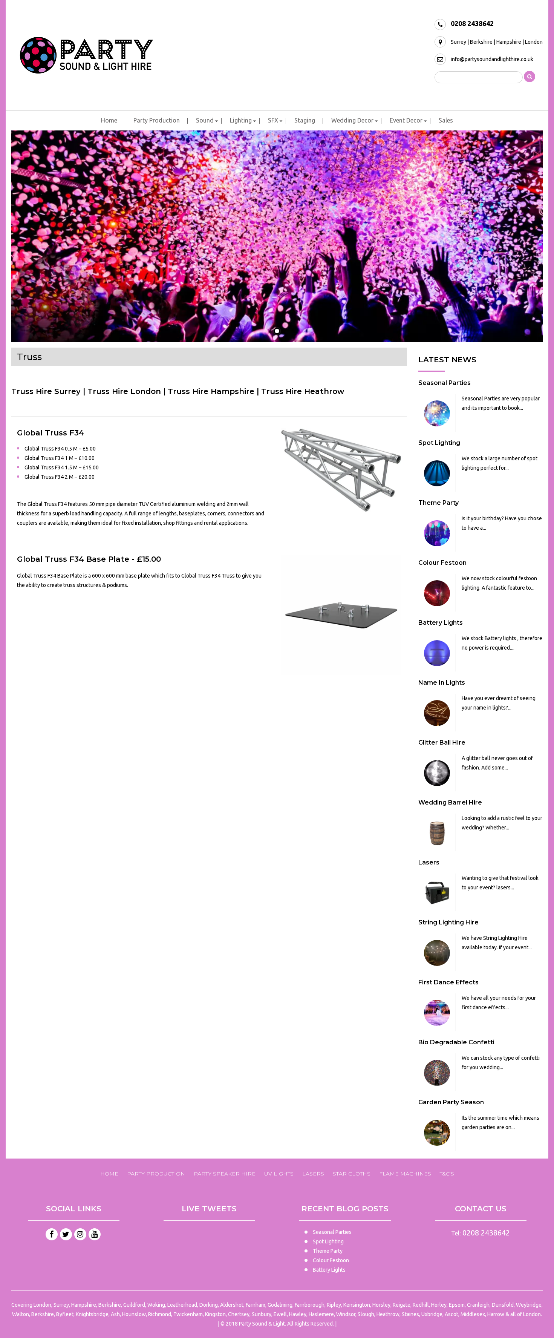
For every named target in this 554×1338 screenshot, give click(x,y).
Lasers (428, 862)
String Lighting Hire (448, 922)
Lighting (241, 120)
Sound (205, 120)
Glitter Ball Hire (441, 742)
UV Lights (279, 1173)
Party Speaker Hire (225, 1173)
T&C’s (447, 1173)
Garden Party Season (451, 1102)
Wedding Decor (352, 120)
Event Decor (406, 120)
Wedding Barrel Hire (450, 802)
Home (109, 120)
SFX (273, 120)
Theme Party (438, 502)
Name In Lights (441, 682)
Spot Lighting (439, 442)
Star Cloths (351, 1173)
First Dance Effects (448, 982)
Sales (446, 120)
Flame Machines (405, 1173)
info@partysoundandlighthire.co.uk (492, 59)
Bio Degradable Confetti (456, 1042)
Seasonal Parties (444, 382)
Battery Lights (440, 622)
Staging (304, 120)
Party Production (156, 120)
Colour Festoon (442, 562)
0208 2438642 (472, 23)
